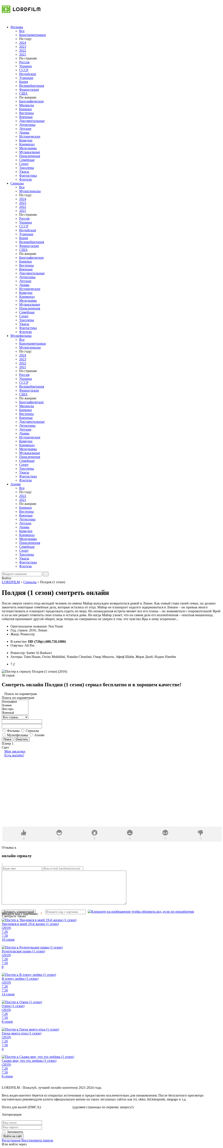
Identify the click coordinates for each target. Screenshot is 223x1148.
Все (22, 31)
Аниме (15, 484)
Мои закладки (14, 751)
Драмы (24, 132)
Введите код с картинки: (20, 914)
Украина (25, 66)
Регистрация (11, 1140)
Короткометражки (32, 35)
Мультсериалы (30, 191)
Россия (24, 62)
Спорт (24, 164)
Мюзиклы (26, 105)
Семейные (27, 160)
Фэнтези (25, 179)
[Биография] (15, 702)
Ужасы (24, 171)
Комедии (25, 140)
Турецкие (26, 78)
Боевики (25, 109)
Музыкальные (29, 152)
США (23, 93)
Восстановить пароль (37, 1140)
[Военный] (15, 713)
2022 (22, 50)
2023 (22, 46)
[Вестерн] (15, 709)
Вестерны (26, 113)
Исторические (29, 136)
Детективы (27, 125)
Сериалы (17, 183)
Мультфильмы (21, 336)
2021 (22, 54)
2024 (22, 42)
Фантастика (28, 175)
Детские (25, 128)
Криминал (27, 144)
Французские (29, 89)
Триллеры (26, 168)
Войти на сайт (12, 1136)
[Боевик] (15, 705)
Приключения (29, 156)
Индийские (27, 74)
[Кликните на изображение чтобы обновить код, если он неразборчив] (141, 912)
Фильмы (16, 27)
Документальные (32, 121)
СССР (23, 70)
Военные (26, 117)
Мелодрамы (28, 148)
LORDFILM (11, 582)
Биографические (31, 101)
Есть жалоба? (14, 755)
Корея (23, 82)
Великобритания (31, 85)
